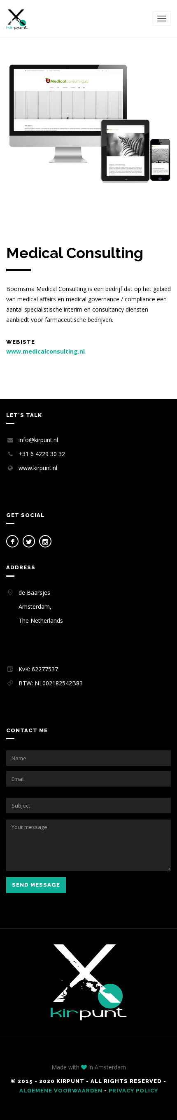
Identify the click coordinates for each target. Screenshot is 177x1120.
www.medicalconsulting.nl (45, 351)
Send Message (36, 885)
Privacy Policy (133, 1090)
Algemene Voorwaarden (60, 1090)
